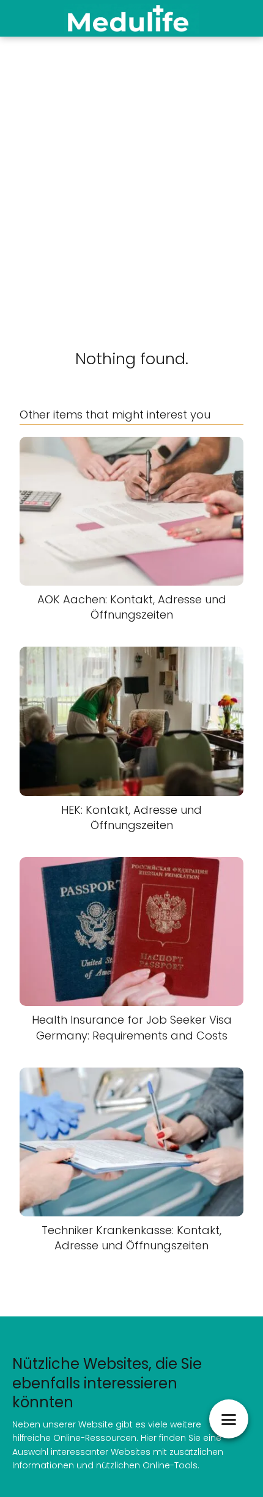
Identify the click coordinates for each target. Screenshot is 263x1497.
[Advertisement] (131, 174)
